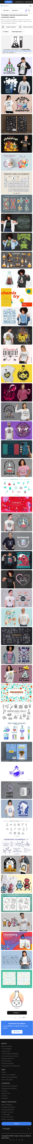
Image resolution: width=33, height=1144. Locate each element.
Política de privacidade (9, 1077)
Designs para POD (7, 1059)
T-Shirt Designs (6, 1049)
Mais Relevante (17, 32)
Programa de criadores (9, 1086)
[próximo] (20, 1017)
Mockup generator (7, 1110)
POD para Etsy (6, 1061)
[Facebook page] (13, 1139)
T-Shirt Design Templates (9, 1054)
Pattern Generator (7, 1119)
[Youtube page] (19, 1139)
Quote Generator (7, 1117)
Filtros (6, 32)
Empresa (4, 1091)
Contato (4, 1096)
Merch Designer (6, 1105)
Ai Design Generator (8, 1107)
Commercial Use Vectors (9, 1056)
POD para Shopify (7, 1063)
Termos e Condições (8, 1075)
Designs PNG (5, 1051)
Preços (3, 1072)
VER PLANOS (17, 1032)
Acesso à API (5, 1093)
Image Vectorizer (7, 1112)
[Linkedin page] (22, 1139)
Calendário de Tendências (10, 1066)
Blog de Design (6, 1046)
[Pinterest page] (16, 1139)
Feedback (4, 1098)
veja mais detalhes (8, 52)
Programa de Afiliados (9, 1088)
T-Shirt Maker (5, 1114)
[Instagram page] (11, 1139)
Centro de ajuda (7, 1080)
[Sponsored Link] (16, 42)
